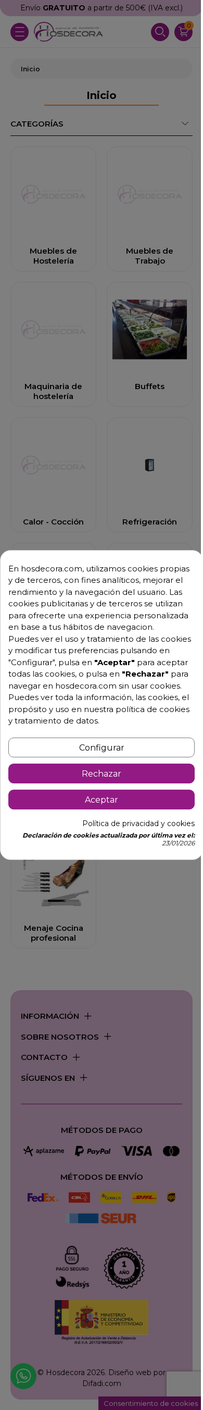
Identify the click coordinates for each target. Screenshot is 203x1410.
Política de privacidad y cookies (138, 823)
